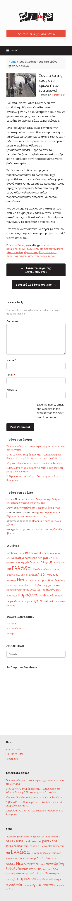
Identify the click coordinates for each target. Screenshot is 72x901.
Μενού (14, 50)
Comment (12, 321)
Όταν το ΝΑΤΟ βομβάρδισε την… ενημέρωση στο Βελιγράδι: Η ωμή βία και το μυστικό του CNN (33, 456)
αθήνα (50, 580)
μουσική (11, 589)
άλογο (22, 248)
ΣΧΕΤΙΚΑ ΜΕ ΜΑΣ (15, 754)
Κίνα (24, 574)
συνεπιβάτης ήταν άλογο (33, 256)
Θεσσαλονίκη (44, 569)
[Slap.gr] (36, 16)
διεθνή (60, 580)
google (21, 553)
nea (27, 553)
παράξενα (12, 256)
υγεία (37, 600)
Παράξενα (23, 245)
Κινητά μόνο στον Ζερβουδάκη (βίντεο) (39, 507)
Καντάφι (32, 574)
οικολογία (11, 595)
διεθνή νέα (14, 585)
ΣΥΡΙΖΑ (35, 580)
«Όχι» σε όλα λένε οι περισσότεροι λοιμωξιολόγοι (34, 463)
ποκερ (10, 633)
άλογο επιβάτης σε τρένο (41, 248)
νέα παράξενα (44, 589)
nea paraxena (54, 553)
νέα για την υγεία (26, 589)
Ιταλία (19, 574)
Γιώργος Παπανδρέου (53, 562)
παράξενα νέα (46, 595)
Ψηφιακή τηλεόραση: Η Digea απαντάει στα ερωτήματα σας (33, 514)
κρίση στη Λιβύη (32, 585)
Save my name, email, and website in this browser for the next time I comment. (50, 411)
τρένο (51, 256)
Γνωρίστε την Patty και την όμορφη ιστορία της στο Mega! (33, 500)
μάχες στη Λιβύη (51, 585)
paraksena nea (33, 558)
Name (11, 360)
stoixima (11, 623)
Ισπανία (10, 574)
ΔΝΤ (8, 569)
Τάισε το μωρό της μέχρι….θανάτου (36, 270)
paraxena (12, 248)
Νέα (20, 579)
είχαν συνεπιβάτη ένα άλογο (40, 252)
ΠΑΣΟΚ (28, 580)
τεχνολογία (14, 601)
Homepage (12, 758)
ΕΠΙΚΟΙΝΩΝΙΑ (13, 749)
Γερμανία (35, 562)
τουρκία (27, 601)
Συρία (43, 580)
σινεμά (58, 595)
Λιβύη (41, 574)
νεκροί (56, 589)
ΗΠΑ (34, 569)
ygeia (26, 562)
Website (11, 389)
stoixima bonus (15, 628)
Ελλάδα (21, 568)
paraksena (49, 245)
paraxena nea (14, 562)
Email (10, 375)
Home (12, 61)
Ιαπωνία (57, 569)
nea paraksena (39, 552)
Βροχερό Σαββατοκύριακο (36, 284)
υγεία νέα (48, 601)
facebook (11, 553)
